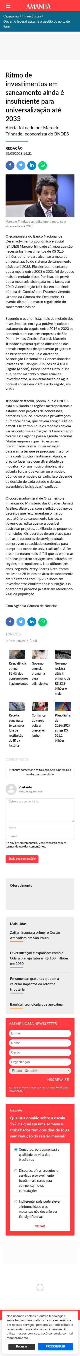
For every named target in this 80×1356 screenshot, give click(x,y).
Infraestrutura (16, 641)
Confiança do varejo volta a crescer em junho (39, 725)
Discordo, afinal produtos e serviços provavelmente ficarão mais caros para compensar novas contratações (38, 1181)
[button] (8, 6)
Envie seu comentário (22, 858)
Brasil (33, 641)
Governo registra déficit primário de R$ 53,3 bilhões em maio (62, 678)
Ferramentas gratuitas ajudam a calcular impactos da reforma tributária (34, 984)
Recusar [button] (21, 1346)
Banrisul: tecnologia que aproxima (36, 1004)
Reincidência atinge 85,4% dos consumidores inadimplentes (18, 673)
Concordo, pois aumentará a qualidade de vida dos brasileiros (39, 1154)
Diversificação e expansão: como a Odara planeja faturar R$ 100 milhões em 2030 (39, 958)
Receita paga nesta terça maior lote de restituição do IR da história (16, 730)
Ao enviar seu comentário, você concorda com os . (36, 845)
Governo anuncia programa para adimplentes (40, 673)
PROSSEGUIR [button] (55, 1346)
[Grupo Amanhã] (38, 6)
